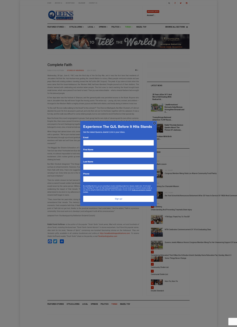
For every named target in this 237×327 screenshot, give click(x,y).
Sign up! (118, 198)
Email (85, 137)
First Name (88, 150)
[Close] (154, 123)
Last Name (88, 162)
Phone (86, 174)
